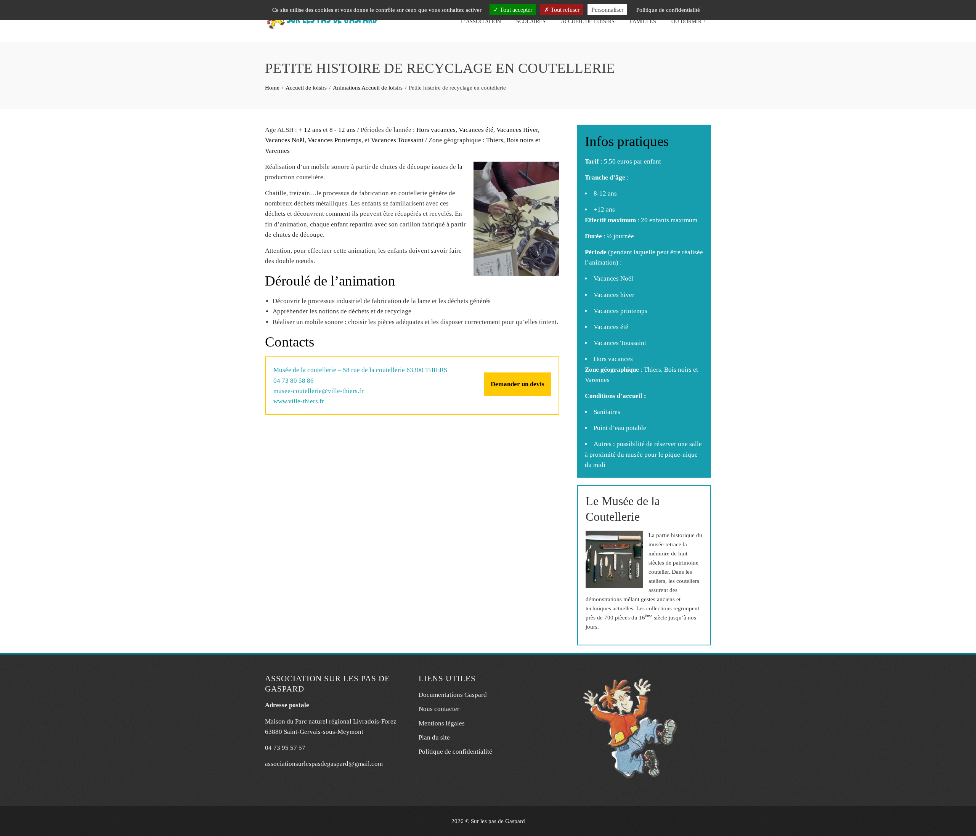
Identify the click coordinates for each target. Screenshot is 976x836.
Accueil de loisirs (588, 21)
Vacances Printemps (334, 140)
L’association (481, 21)
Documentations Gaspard (453, 694)
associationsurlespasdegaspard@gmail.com (324, 763)
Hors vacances (436, 129)
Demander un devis (517, 384)
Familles (643, 21)
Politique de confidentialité (455, 751)
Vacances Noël (285, 140)
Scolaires (531, 21)
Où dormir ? (688, 21)
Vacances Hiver (517, 129)
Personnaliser (607, 9)
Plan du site (434, 737)
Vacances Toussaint (397, 140)
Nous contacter (439, 708)
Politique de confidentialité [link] (668, 10)
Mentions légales (442, 723)
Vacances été (476, 129)
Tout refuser (564, 9)
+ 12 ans (310, 129)
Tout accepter (515, 9)
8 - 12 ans (342, 129)
